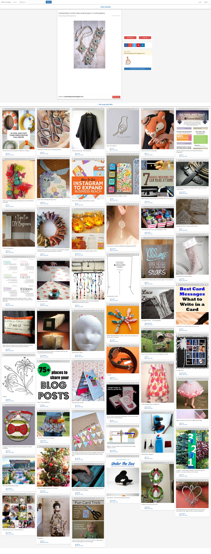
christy (8, 303)
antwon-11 (78, 253)
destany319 (148, 407)
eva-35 (112, 148)
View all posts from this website (137, 68)
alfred (8, 205)
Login (200, 2)
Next (144, 37)
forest (147, 153)
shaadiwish (9, 488)
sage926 (8, 399)
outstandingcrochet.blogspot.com (67, 16)
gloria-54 (113, 377)
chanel (112, 420)
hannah (43, 202)
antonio (8, 251)
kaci (181, 228)
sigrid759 (148, 507)
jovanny (78, 153)
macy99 (112, 299)
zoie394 (8, 349)
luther (147, 282)
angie (112, 198)
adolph (43, 405)
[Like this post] (3, 109)
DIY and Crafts (10, 154)
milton (182, 329)
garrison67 (44, 440)
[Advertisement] (89, 80)
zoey (77, 203)
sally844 (78, 544)
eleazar (182, 474)
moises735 (148, 232)
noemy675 (113, 500)
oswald (43, 304)
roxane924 (44, 355)
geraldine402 (149, 323)
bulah (147, 356)
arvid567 (113, 340)
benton (182, 423)
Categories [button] (22, 2)
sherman (78, 405)
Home (15, 2)
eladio (77, 305)
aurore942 (78, 355)
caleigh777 (183, 513)
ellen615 (182, 279)
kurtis (182, 154)
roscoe (147, 457)
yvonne (43, 253)
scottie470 (113, 450)
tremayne (9, 532)
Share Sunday (6, 2)
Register (206, 2)
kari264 (8, 450)
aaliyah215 (183, 192)
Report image (116, 97)
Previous (130, 37)
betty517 (43, 490)
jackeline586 (183, 373)
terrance (148, 201)
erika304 (78, 458)
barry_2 (43, 541)
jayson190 (113, 248)
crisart (8, 153)
